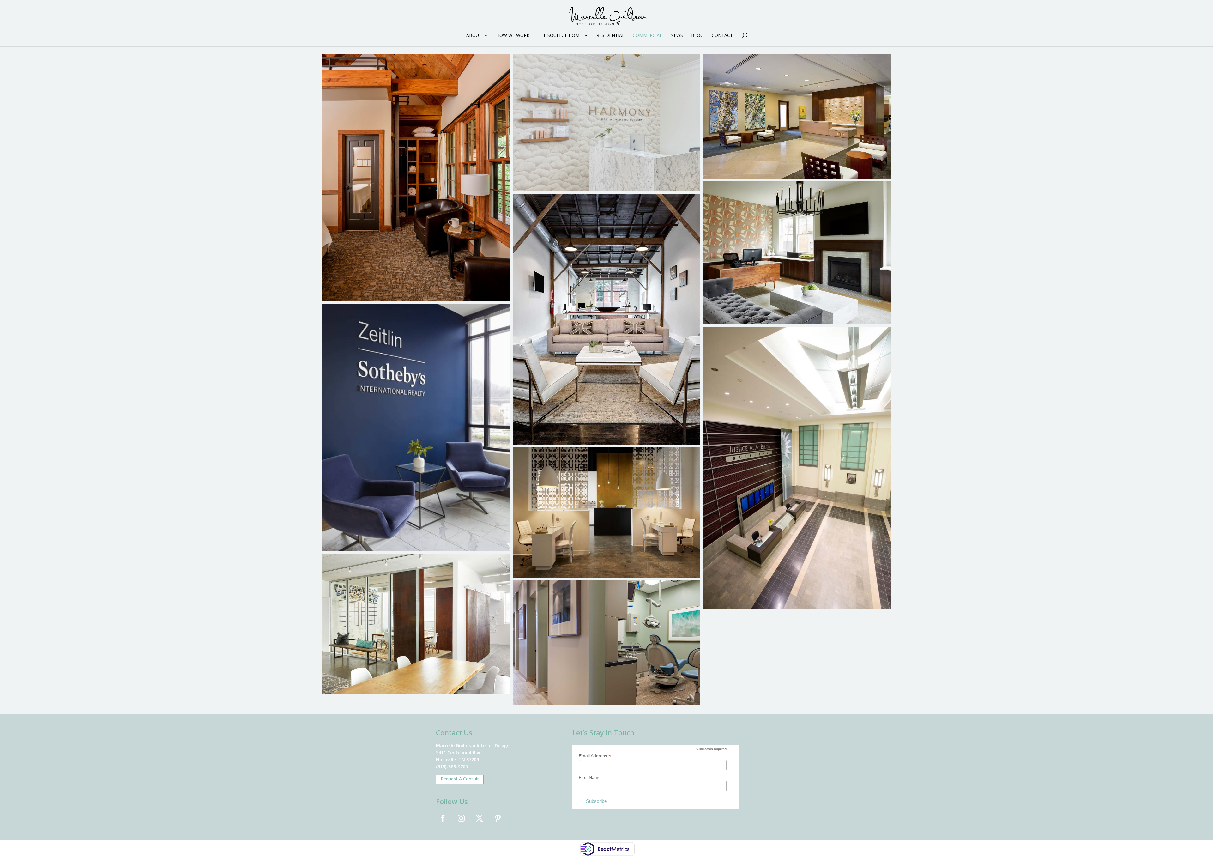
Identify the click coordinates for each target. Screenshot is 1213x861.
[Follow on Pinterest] (498, 818)
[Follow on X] (479, 818)
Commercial (647, 35)
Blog (697, 35)
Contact (722, 35)
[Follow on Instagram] (461, 818)
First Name (590, 777)
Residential (610, 35)
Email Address (595, 756)
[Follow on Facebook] (443, 818)
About (474, 35)
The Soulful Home (560, 35)
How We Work (512, 35)
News (676, 35)
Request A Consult (460, 779)
